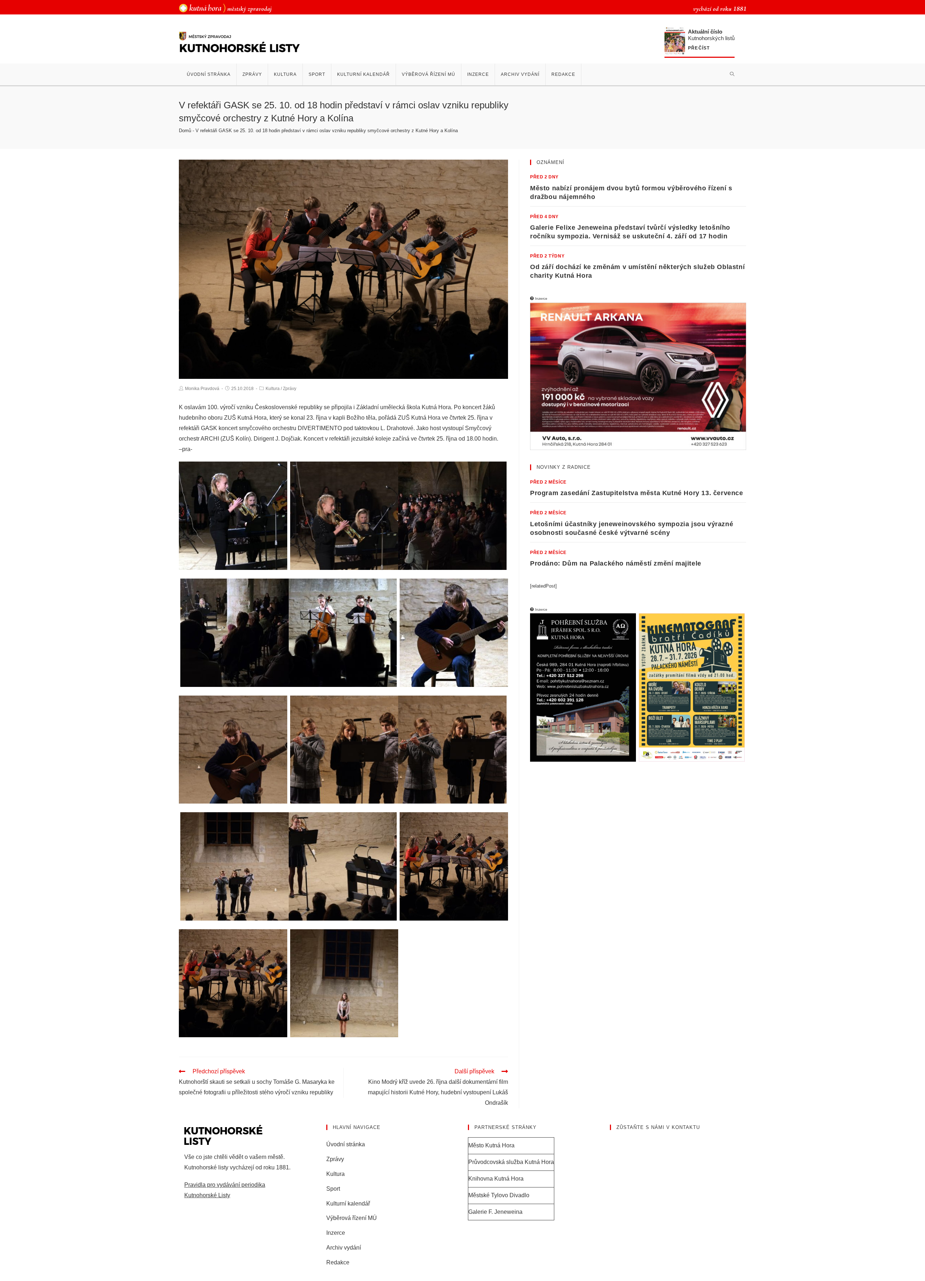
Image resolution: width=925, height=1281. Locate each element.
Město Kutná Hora (491, 1145)
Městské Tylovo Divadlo (498, 1195)
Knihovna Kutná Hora (496, 1179)
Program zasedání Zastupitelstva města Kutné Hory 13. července (636, 493)
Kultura (273, 388)
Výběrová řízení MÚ (351, 1218)
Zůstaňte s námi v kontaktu (658, 1127)
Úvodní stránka (345, 1144)
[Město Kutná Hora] (225, 8)
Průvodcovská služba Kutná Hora (511, 1162)
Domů (185, 130)
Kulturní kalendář (348, 1203)
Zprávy (289, 388)
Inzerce (335, 1233)
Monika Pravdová (202, 388)
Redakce (337, 1262)
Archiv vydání (343, 1248)
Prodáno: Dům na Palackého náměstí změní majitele (615, 563)
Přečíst (699, 48)
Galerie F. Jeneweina (495, 1212)
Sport (333, 1189)
